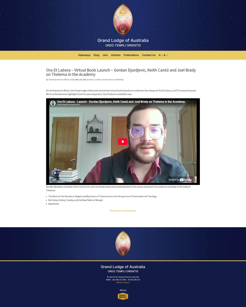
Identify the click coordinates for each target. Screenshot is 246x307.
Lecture (98, 79)
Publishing (119, 79)
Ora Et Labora (108, 79)
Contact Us (149, 55)
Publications (131, 55)
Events (91, 79)
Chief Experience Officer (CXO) (61, 79)
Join (105, 55)
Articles (116, 55)
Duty (97, 55)
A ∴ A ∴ (163, 55)
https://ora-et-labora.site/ (123, 210)
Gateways (84, 55)
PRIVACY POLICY (123, 282)
